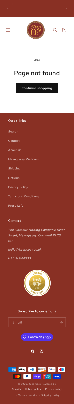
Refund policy (33, 389)
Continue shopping (37, 88)
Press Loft (15, 205)
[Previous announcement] (7, 8)
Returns (14, 178)
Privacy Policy (18, 187)
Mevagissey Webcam (23, 159)
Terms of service (27, 395)
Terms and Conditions (23, 196)
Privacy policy (53, 389)
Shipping (14, 168)
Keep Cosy (35, 383)
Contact (14, 141)
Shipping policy (50, 395)
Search (13, 131)
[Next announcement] (66, 8)
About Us (15, 150)
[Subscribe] (61, 322)
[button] (8, 30)
